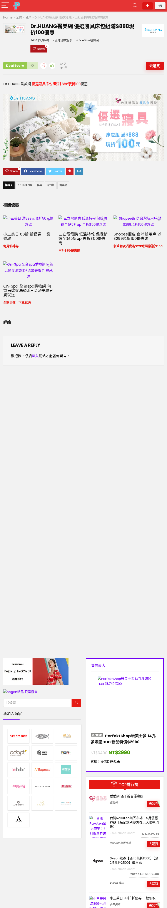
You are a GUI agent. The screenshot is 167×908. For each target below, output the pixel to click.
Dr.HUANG (24, 185)
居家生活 (66, 40)
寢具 (39, 185)
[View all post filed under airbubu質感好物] (18, 769)
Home (8, 17)
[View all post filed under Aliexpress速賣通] (42, 769)
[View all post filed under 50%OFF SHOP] (18, 736)
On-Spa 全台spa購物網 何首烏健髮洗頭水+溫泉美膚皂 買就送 (28, 291)
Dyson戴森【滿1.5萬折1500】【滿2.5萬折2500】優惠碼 (134, 860)
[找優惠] (76, 703)
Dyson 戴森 (117, 882)
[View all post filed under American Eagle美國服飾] (42, 786)
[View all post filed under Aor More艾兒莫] (66, 803)
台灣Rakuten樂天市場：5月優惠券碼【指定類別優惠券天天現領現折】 (134, 822)
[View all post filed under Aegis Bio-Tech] (42, 752)
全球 (19, 17)
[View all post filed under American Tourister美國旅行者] (66, 786)
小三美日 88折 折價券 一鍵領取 (26, 236)
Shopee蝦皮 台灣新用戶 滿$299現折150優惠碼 (137, 236)
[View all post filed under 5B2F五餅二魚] (42, 736)
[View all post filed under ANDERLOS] (18, 803)
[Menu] (5, 6)
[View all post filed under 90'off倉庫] (66, 736)
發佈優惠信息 (147, 5)
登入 (35, 355)
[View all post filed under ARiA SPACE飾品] (18, 820)
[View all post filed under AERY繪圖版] (66, 752)
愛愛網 (114, 802)
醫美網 (63, 185)
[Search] (135, 6)
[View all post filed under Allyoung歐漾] (18, 786)
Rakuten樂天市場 (120, 843)
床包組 (51, 185)
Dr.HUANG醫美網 (89, 40)
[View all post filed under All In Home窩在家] (66, 769)
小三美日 (115, 904)
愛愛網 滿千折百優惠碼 (126, 796)
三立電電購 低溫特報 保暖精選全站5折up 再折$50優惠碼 (83, 239)
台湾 (28, 17)
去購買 (154, 65)
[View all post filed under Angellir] (42, 803)
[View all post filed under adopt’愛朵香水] (18, 752)
